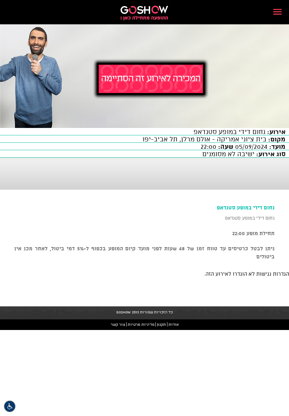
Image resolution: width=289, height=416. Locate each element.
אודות (173, 324)
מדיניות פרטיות (141, 324)
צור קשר (118, 324)
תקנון (161, 324)
